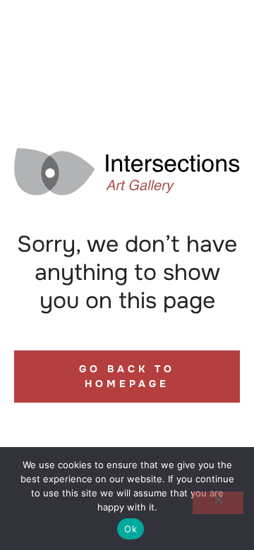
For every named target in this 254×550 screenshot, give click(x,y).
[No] (218, 502)
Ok (130, 528)
